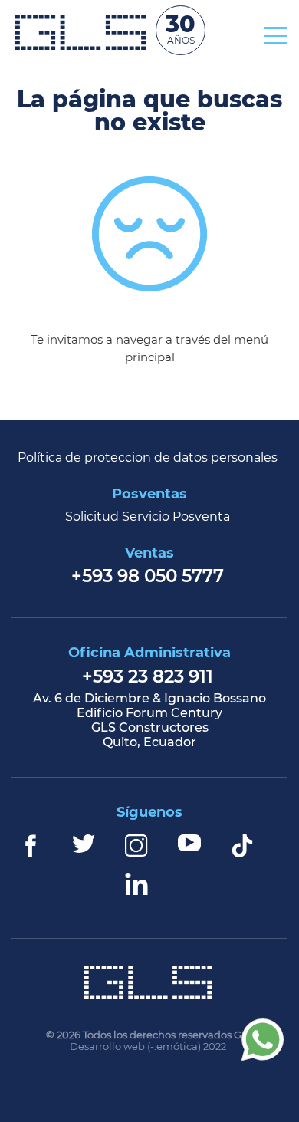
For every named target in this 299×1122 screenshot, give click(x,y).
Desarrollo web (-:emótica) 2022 (148, 1046)
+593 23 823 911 (147, 677)
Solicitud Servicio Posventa (147, 517)
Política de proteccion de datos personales (148, 458)
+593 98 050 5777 (147, 577)
